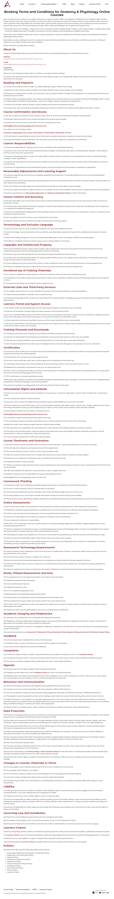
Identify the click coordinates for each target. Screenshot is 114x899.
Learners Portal (95, 4)
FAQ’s (64, 4)
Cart (106, 4)
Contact (82, 4)
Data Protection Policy (49, 751)
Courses (31, 4)
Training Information (48, 4)
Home (22, 4)
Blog (72, 4)
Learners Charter (13, 835)
